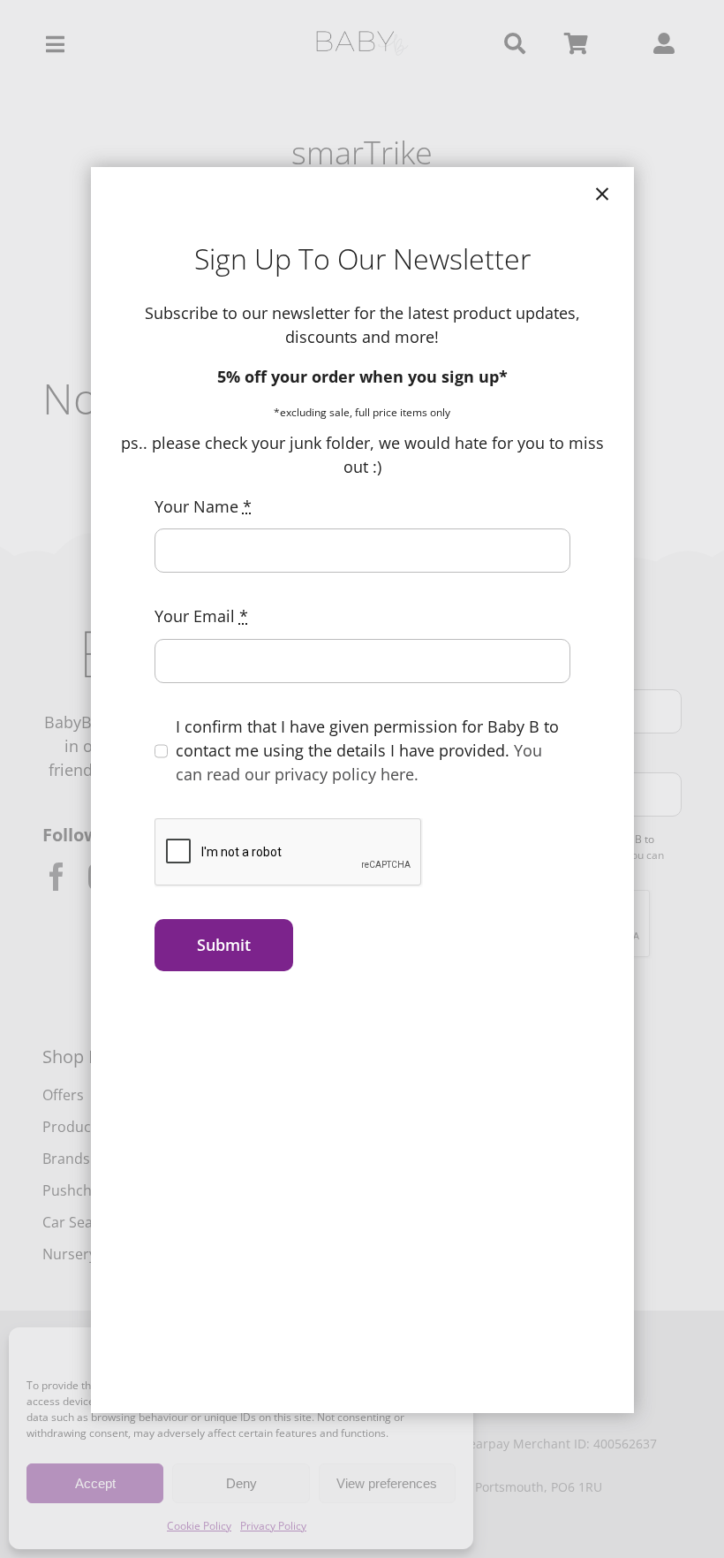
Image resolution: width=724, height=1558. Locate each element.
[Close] (602, 194)
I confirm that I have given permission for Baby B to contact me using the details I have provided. (367, 750)
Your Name (203, 506)
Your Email (201, 616)
